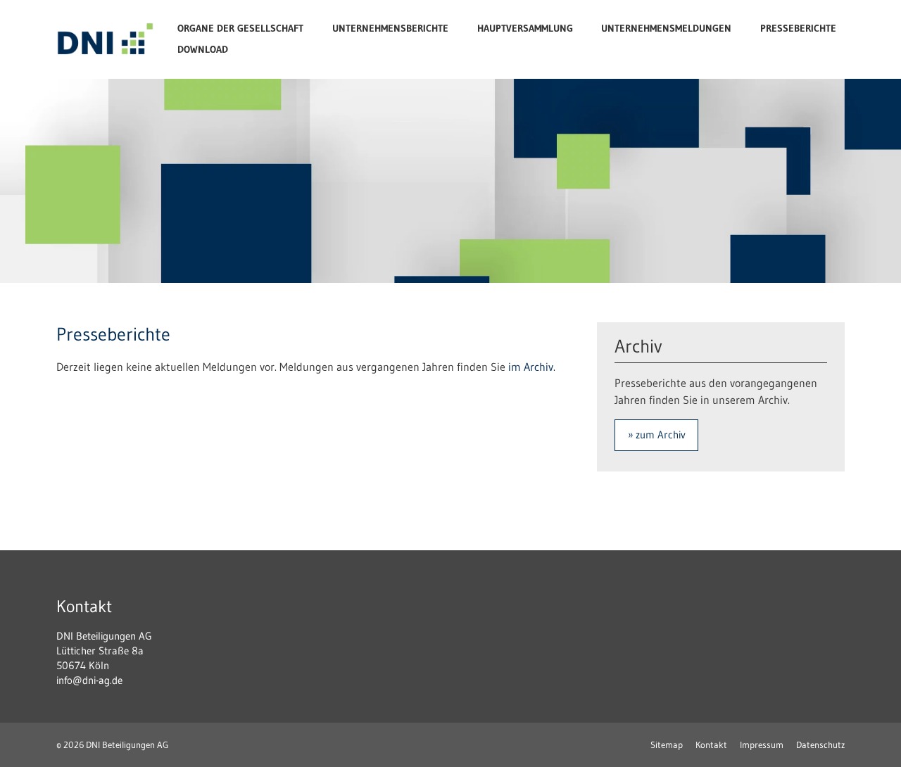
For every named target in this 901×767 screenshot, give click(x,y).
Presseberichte (798, 28)
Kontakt (711, 744)
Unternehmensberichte (390, 28)
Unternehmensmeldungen (666, 28)
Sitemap (666, 744)
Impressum (761, 744)
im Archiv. (531, 367)
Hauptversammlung (525, 28)
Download (202, 50)
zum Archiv (661, 434)
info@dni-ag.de (89, 680)
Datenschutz (820, 744)
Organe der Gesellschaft (240, 28)
